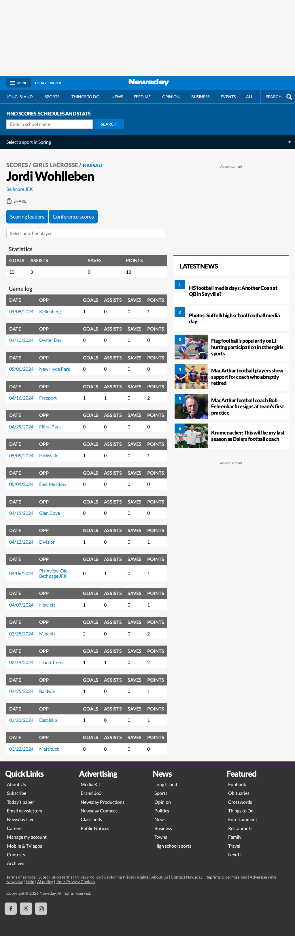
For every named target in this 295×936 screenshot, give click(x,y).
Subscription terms (55, 877)
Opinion (171, 96)
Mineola (47, 633)
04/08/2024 (21, 311)
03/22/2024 (21, 749)
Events (228, 96)
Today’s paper (20, 802)
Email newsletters (24, 810)
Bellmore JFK (19, 189)
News (117, 96)
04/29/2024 (21, 426)
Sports (52, 96)
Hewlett (47, 604)
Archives (15, 863)
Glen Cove (49, 513)
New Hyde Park (54, 369)
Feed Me (142, 96)
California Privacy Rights (126, 877)
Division (47, 542)
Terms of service (20, 877)
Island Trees (51, 662)
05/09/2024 (21, 455)
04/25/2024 (21, 691)
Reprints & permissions (226, 877)
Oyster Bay (50, 340)
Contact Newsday (187, 877)
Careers (14, 828)
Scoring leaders (27, 216)
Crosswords (240, 802)
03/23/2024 (21, 720)
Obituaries (238, 793)
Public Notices (95, 828)
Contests (16, 854)
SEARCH (274, 96)
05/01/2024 (21, 484)
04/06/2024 (21, 573)
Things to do (85, 96)
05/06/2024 (21, 369)
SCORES (17, 164)
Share (20, 201)
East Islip (48, 720)
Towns (160, 837)
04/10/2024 (21, 340)
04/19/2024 (21, 513)
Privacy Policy (88, 877)
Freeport (48, 397)
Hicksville (48, 455)
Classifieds (91, 819)
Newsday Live (20, 819)
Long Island (20, 96)
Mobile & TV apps (24, 846)
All (249, 96)
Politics (161, 810)
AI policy (45, 881)
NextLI (235, 854)
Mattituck (49, 749)
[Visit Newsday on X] (26, 909)
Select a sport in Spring (28, 142)
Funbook (237, 784)
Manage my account (27, 837)
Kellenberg (50, 311)
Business (200, 96)
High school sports (172, 846)
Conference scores (73, 216)
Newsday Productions (102, 802)
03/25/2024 (21, 633)
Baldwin (47, 691)
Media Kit (90, 784)
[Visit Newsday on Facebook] (11, 909)
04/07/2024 (21, 604)
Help (30, 881)
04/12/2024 (21, 542)
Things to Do (241, 810)
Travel (234, 846)
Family (234, 837)
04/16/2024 (21, 397)
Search (109, 124)
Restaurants (240, 828)
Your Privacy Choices (75, 881)
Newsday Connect (99, 810)
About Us (16, 784)
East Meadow (52, 484)
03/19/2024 (21, 662)
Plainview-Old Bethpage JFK (53, 573)
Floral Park (50, 426)
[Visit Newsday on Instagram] (41, 909)
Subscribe (16, 793)
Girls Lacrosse (55, 164)
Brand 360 (91, 793)
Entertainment (242, 819)
